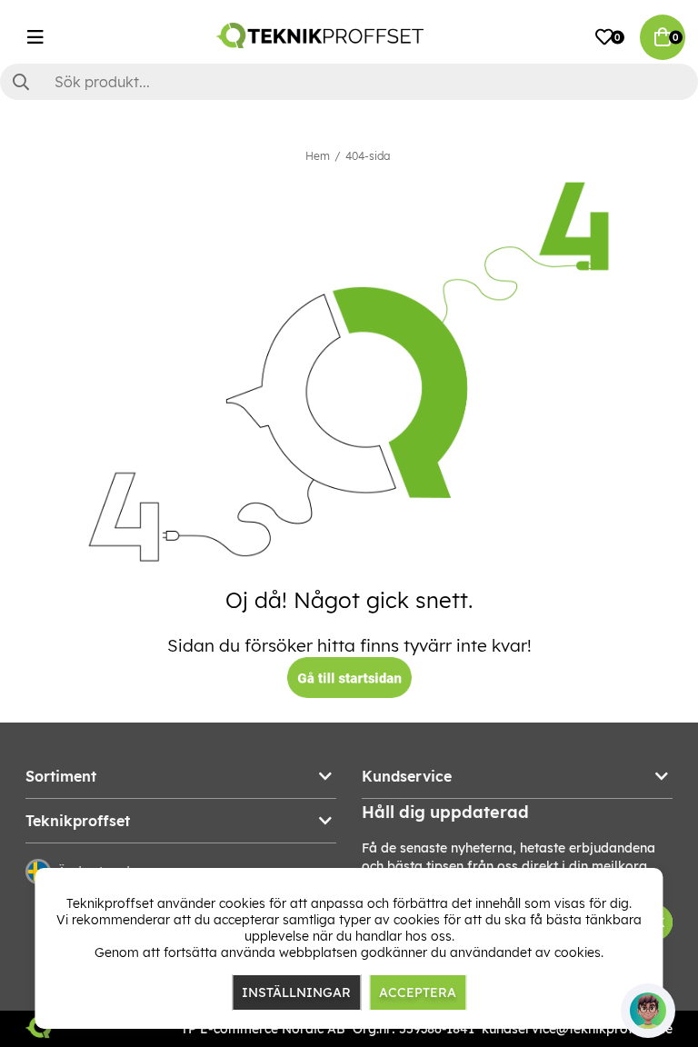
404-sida (367, 156)
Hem (317, 156)
